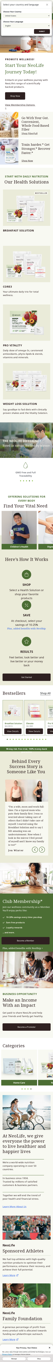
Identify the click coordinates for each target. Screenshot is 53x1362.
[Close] (47, 5)
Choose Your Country (12, 11)
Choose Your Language (13, 21)
